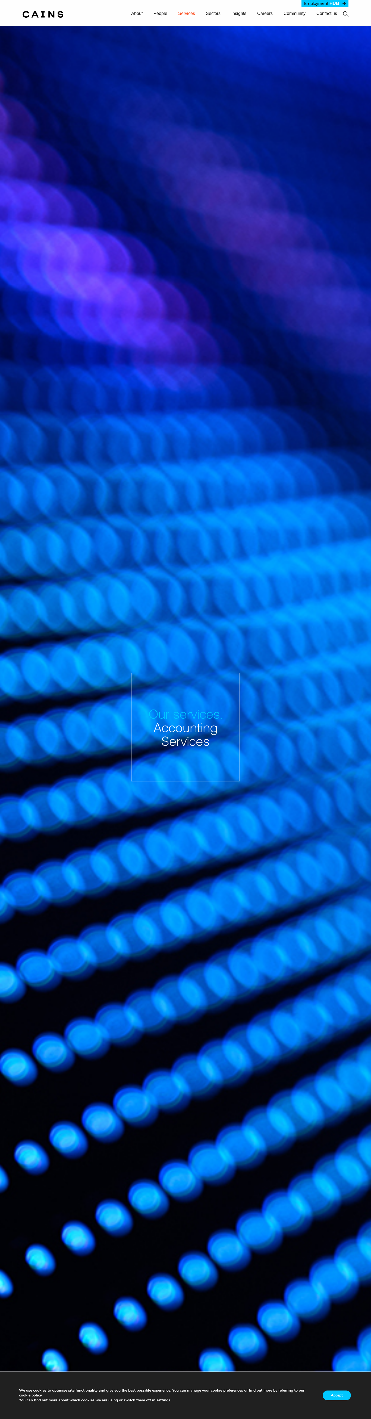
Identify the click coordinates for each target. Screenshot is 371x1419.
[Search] (342, 14)
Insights (238, 13)
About (137, 13)
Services (186, 13)
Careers (265, 13)
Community (295, 13)
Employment (321, 3)
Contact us (326, 13)
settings (163, 1400)
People (160, 13)
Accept (337, 1395)
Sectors (213, 13)
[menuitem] (139, 14)
